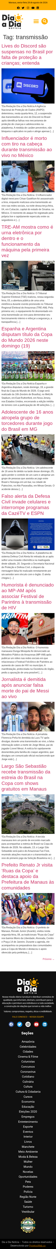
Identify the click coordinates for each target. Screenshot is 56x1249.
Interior (28, 1136)
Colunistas (28, 1061)
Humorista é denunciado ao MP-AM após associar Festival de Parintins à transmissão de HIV (27, 596)
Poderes (28, 1186)
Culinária (28, 1081)
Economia (28, 1101)
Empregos (28, 1116)
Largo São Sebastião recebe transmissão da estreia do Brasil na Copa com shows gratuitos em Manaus (25, 777)
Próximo (49, 959)
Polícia (28, 1191)
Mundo (28, 1166)
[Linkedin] (37, 8)
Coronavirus (28, 1071)
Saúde (28, 1201)
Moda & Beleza (28, 1156)
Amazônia (28, 1041)
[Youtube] (33, 8)
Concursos (28, 1066)
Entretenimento (28, 1121)
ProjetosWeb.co (37, 1245)
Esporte (28, 1126)
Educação (28, 1106)
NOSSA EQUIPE (37, 1017)
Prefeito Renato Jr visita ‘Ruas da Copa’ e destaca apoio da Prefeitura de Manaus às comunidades (27, 876)
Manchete (28, 1146)
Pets (28, 1181)
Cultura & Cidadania (28, 1091)
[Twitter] (23, 8)
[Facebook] (18, 8)
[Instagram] (28, 8)
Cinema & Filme (28, 1056)
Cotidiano (28, 1076)
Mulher (28, 1161)
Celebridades (28, 1046)
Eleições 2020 (28, 1111)
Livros (28, 1141)
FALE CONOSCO (19, 1017)
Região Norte (28, 1197)
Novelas (28, 1171)
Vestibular (28, 1211)
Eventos (28, 1131)
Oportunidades (28, 1176)
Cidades (28, 1051)
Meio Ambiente (28, 1151)
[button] (36, 21)
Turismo (28, 1206)
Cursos (28, 1096)
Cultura (28, 1086)
